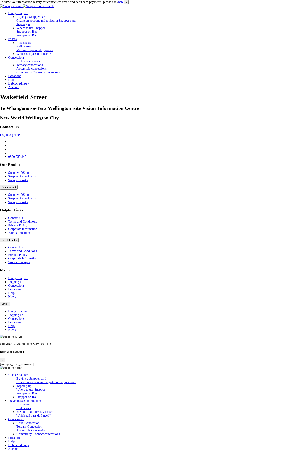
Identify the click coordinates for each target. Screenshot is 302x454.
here (121, 2)
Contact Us (15, 218)
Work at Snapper (19, 232)
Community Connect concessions (38, 72)
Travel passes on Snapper (24, 400)
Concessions (16, 57)
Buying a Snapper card (31, 17)
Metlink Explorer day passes (34, 50)
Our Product (9, 187)
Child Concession (27, 423)
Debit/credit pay (18, 83)
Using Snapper (18, 13)
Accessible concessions (31, 68)
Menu (5, 304)
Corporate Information (22, 229)
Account (13, 87)
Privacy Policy (17, 225)
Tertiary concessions (29, 65)
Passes (12, 39)
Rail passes (23, 46)
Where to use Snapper (30, 28)
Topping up (23, 24)
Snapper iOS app (19, 172)
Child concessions (28, 61)
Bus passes (23, 42)
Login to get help (11, 135)
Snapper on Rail (26, 35)
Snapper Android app (22, 176)
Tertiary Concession (29, 426)
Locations (14, 76)
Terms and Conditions (22, 221)
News (12, 296)
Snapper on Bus (26, 31)
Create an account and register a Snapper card (46, 20)
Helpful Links (9, 240)
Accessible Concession (31, 430)
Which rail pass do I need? (33, 54)
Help (11, 79)
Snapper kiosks (18, 180)
